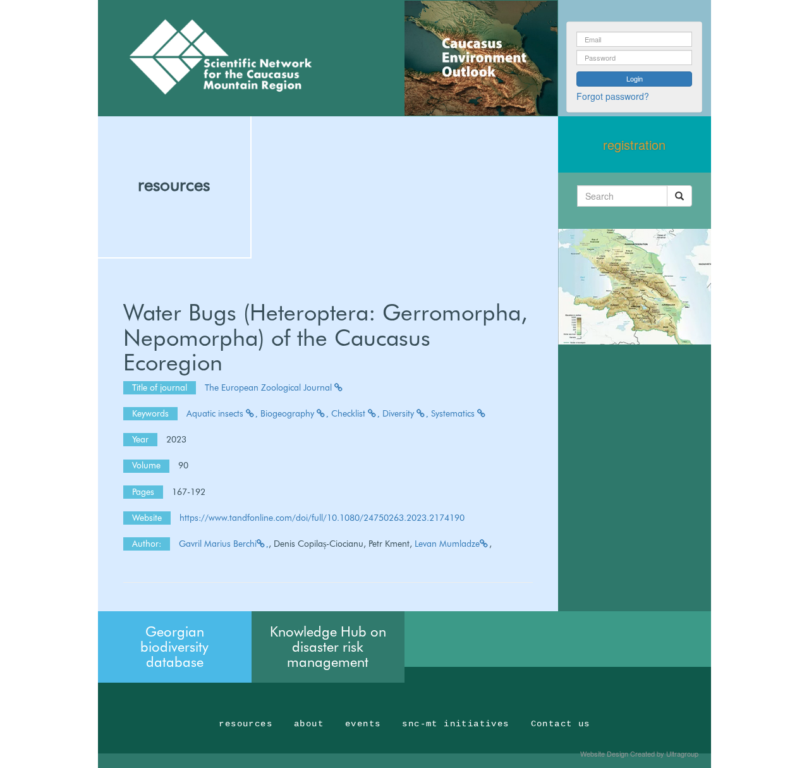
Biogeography (288, 413)
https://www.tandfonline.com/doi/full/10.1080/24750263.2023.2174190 (322, 518)
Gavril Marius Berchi (218, 544)
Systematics (454, 413)
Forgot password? (612, 96)
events (362, 724)
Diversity (399, 413)
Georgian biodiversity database (174, 646)
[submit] (679, 196)
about (309, 724)
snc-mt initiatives (455, 724)
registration (634, 144)
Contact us (560, 724)
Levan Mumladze (447, 544)
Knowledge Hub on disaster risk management (328, 646)
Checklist (349, 413)
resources (174, 184)
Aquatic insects (216, 413)
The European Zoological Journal (269, 387)
